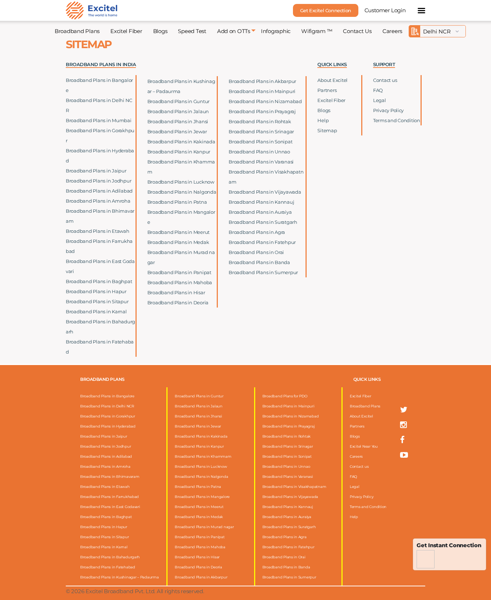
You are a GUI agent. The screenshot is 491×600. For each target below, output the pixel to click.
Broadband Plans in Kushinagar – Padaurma (119, 577)
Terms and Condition (396, 120)
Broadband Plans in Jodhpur (98, 181)
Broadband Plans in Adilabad (99, 191)
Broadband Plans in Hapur (96, 291)
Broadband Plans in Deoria (178, 302)
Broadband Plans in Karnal (96, 311)
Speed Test (192, 31)
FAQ (378, 90)
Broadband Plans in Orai (256, 252)
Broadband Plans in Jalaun (178, 111)
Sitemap (327, 130)
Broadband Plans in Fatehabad (107, 567)
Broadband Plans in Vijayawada (265, 192)
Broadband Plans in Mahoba (179, 282)
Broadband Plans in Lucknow (180, 182)
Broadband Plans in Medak (178, 242)
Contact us (385, 80)
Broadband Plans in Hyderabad (108, 426)
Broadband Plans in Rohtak (260, 121)
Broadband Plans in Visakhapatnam (294, 486)
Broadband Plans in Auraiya (260, 212)
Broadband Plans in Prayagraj (262, 111)
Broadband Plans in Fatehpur (262, 242)
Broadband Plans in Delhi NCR (107, 406)
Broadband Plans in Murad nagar (204, 527)
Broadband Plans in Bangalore (107, 396)
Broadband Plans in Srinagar (261, 131)
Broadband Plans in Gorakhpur (107, 416)
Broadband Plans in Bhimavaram (109, 476)
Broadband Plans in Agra (257, 232)
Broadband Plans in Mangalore (202, 496)
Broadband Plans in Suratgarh (263, 222)
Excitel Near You (364, 446)
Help (323, 120)
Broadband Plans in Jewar (177, 131)
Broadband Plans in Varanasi (261, 162)
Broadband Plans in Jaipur (96, 171)
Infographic (275, 31)
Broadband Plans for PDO (284, 396)
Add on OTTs (233, 31)
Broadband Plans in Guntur (178, 101)
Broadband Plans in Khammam (203, 456)
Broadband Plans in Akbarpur (262, 81)
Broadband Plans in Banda (259, 262)
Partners (326, 90)
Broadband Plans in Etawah (97, 231)
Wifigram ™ (316, 31)
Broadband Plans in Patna (177, 202)
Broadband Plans (77, 31)
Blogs (160, 31)
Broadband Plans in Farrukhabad (109, 496)
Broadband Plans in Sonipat (260, 141)
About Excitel (332, 80)
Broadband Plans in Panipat (179, 272)
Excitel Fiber (126, 31)
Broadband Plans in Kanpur (179, 151)
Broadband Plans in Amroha (98, 201)
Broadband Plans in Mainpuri (262, 91)
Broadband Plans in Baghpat (99, 281)
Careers (392, 31)
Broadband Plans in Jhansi (177, 121)
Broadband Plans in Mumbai (99, 120)
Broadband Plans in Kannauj (261, 202)
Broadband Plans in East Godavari (110, 506)
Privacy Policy (388, 110)
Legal (379, 100)
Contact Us (357, 31)
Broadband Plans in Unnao (259, 151)
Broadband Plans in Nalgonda (181, 192)
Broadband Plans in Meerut (178, 232)
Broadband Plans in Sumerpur (263, 272)
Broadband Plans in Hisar (176, 292)
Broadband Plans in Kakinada (181, 141)
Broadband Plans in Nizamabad (265, 101)
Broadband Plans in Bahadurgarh (110, 557)
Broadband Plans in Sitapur (97, 301)
